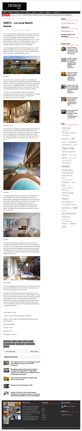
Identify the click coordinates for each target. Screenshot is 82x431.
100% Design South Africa (69, 133)
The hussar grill (65, 219)
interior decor (65, 190)
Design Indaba (67, 170)
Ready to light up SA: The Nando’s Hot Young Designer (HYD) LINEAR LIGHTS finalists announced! (72, 63)
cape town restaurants (68, 152)
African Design (65, 135)
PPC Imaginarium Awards (69, 204)
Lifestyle (34, 12)
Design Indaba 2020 (68, 173)
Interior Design (20, 344)
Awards (75, 144)
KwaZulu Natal (30, 344)
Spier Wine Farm (69, 213)
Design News (21, 30)
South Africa (66, 208)
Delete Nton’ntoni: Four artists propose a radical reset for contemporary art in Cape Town (72, 114)
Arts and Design (66, 145)
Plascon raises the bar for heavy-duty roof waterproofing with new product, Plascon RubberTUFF (73, 88)
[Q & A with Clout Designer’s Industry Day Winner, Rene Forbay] (6, 380)
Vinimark (64, 223)
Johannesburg (65, 195)
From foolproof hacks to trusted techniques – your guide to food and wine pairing (72, 50)
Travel (41, 12)
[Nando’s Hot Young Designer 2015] (6, 387)
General (48, 12)
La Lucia (6, 346)
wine (64, 226)
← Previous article (9, 351)
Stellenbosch (66, 217)
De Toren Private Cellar (67, 179)
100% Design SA (65, 130)
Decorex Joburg (66, 163)
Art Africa (64, 142)
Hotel (69, 185)
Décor (10, 12)
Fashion (73, 182)
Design (17, 12)
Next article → (35, 351)
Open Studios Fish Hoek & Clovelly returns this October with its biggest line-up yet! (72, 101)
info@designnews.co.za (67, 31)
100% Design (66, 128)
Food (27, 12)
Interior (31, 341)
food (64, 185)
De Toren (64, 177)
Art (22, 12)
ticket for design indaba (67, 221)
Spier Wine (64, 210)
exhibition (65, 182)
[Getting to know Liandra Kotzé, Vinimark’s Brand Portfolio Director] (12, 418)
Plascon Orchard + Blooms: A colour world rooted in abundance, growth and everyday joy (72, 76)
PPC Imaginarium (67, 202)
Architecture (7, 341)
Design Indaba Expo (67, 175)
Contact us (56, 12)
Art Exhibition (72, 142)
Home (4, 12)
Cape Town (68, 148)
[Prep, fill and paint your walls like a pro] (12, 414)
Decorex (64, 158)
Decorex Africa (72, 158)
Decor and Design (72, 155)
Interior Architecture (9, 344)
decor (19, 341)
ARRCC (14, 341)
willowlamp (72, 223)
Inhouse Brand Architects (67, 187)
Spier (75, 207)
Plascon (65, 198)
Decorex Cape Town (67, 160)
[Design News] (41, 6)
